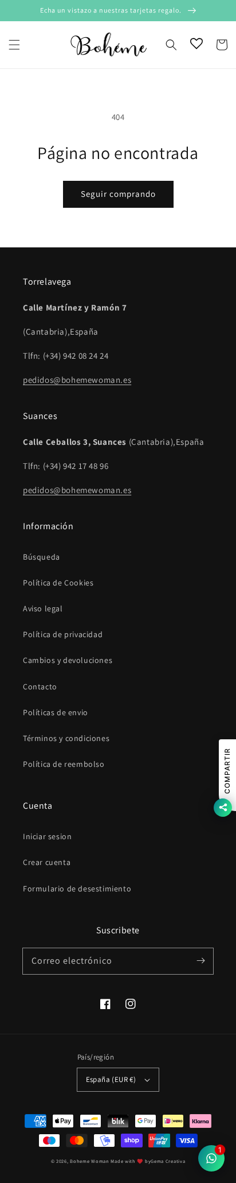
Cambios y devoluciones (67, 660)
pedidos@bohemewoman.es (77, 379)
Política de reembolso (64, 764)
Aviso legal (43, 608)
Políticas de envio (55, 712)
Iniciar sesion (47, 836)
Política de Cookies (58, 582)
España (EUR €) (111, 1079)
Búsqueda (41, 557)
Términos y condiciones (66, 738)
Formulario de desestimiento (77, 888)
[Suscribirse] (200, 960)
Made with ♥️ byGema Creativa (148, 1161)
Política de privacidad (63, 634)
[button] (14, 44)
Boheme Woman (89, 1161)
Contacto (40, 686)
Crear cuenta (46, 862)
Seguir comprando (118, 193)
